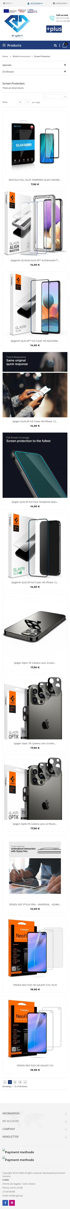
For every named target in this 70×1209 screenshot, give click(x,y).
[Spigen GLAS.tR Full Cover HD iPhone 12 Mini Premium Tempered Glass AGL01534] (35, 384)
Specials (6, 65)
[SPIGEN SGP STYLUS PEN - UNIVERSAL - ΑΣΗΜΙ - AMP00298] (35, 867)
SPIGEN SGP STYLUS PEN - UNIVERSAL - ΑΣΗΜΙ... (35, 904)
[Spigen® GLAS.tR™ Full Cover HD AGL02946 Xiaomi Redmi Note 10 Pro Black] (35, 304)
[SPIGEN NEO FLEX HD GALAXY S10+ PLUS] (35, 948)
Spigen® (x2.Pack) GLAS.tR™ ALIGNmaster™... (35, 260)
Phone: (5, 1187)
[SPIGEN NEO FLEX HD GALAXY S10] (35, 1028)
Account (35, 3)
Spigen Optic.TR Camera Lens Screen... (35, 743)
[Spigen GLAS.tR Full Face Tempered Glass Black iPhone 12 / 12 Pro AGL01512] (35, 465)
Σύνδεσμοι (8, 71)
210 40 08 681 (63, 21)
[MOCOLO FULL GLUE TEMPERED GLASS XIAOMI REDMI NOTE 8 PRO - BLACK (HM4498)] (35, 143)
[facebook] (5, 1203)
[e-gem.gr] (13, 26)
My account (10, 1121)
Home (5, 56)
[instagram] (12, 1203)
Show (4, 102)
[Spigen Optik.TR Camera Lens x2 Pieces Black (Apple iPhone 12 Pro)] (35, 787)
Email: (5, 1195)
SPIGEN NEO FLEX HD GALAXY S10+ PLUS (35, 984)
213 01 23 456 (62, 18)
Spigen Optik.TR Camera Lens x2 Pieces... (35, 823)
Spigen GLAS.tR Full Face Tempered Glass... (35, 501)
